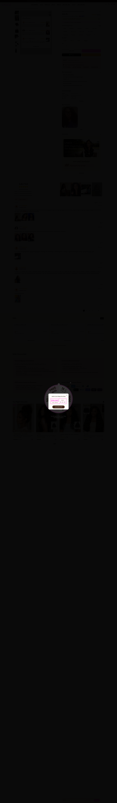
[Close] (67, 395)
